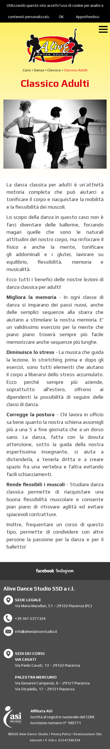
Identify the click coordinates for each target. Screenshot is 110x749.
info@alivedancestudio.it (36, 631)
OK (61, 17)
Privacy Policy (61, 734)
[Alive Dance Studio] (55, 46)
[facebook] (45, 571)
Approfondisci (87, 17)
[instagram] (65, 571)
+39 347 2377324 (30, 618)
